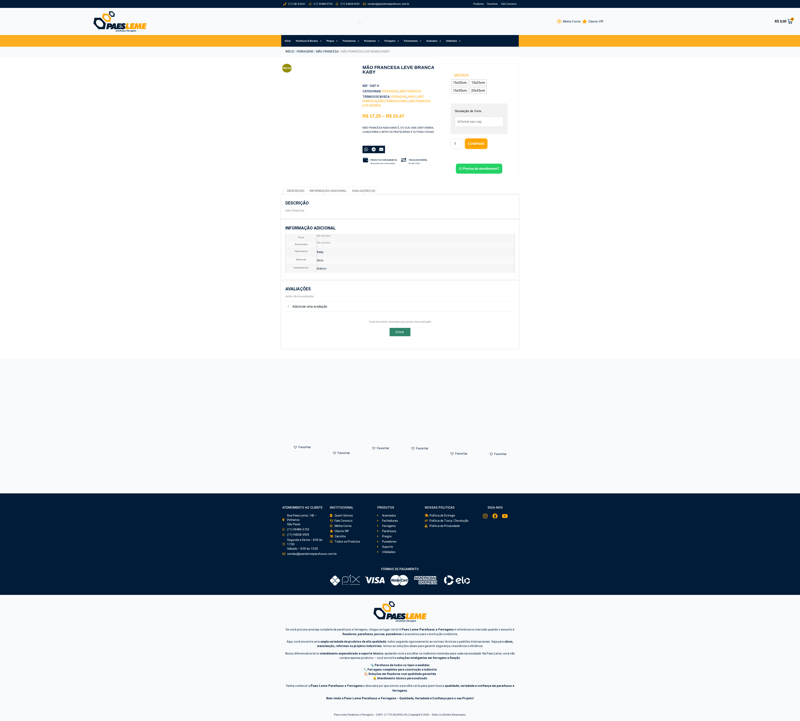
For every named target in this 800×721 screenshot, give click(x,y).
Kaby (412, 96)
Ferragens (389, 41)
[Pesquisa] (357, 21)
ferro (320, 260)
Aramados (432, 41)
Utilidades (451, 41)
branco (321, 268)
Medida (461, 75)
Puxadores (370, 41)
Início (288, 41)
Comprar (476, 143)
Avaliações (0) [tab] (363, 190)
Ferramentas (411, 41)
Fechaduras (349, 41)
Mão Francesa (327, 51)
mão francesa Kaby (393, 101)
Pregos (330, 41)
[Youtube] (505, 516)
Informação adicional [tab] (328, 190)
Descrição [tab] (295, 190)
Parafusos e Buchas (307, 41)
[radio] (459, 82)
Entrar (400, 332)
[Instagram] (485, 516)
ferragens (399, 96)
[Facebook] (495, 516)
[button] (306, 133)
